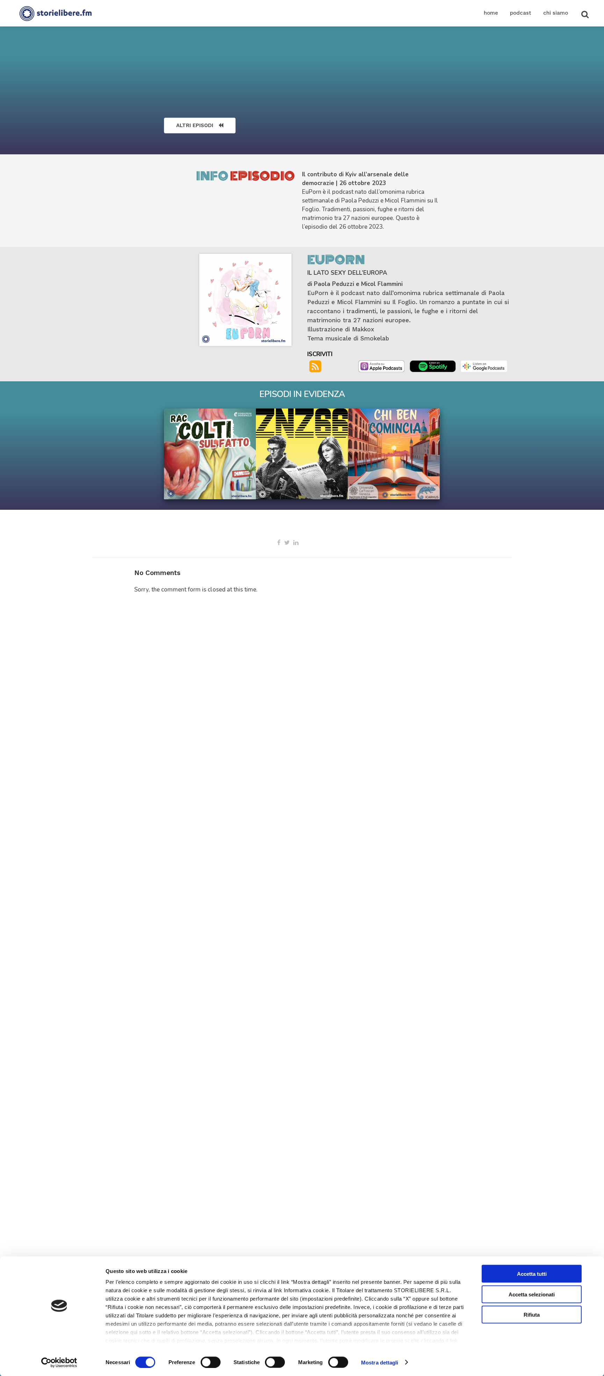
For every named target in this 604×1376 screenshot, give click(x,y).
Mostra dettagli (379, 1362)
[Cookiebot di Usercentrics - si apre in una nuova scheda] (59, 1362)
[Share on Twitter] (287, 542)
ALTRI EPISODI (194, 125)
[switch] (211, 1362)
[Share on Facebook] (279, 542)
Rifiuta (532, 1315)
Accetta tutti (532, 1274)
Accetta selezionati (532, 1294)
